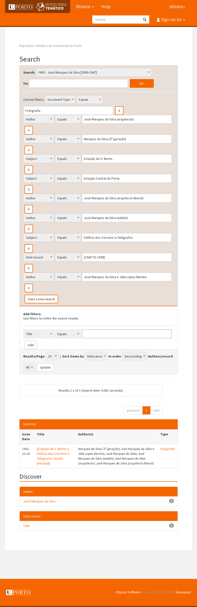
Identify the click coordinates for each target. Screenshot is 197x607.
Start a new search (41, 299)
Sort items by (73, 356)
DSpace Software (128, 592)
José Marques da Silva (39, 501)
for (25, 83)
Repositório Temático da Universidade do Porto (50, 46)
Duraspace (183, 592)
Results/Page (34, 356)
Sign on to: (171, 19)
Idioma (176, 6)
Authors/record (160, 356)
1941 (26, 526)
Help (106, 6)
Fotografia (167, 449)
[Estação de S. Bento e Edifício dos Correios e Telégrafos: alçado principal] (53, 456)
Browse (84, 6)
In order (115, 356)
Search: (29, 72)
